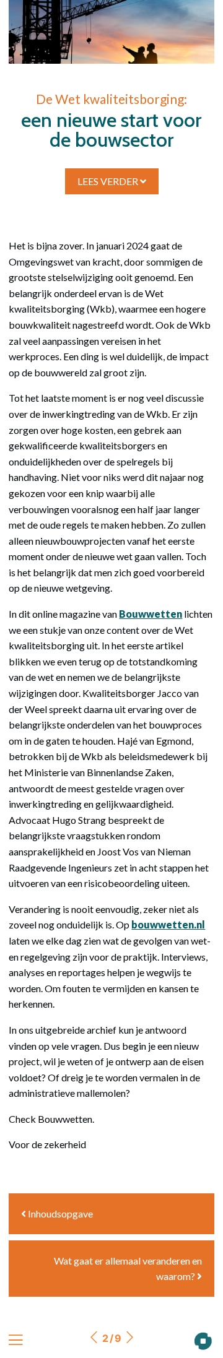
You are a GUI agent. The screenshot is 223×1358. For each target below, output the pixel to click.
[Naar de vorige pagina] (93, 1338)
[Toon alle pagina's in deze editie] (15, 1340)
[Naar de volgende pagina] (129, 1338)
